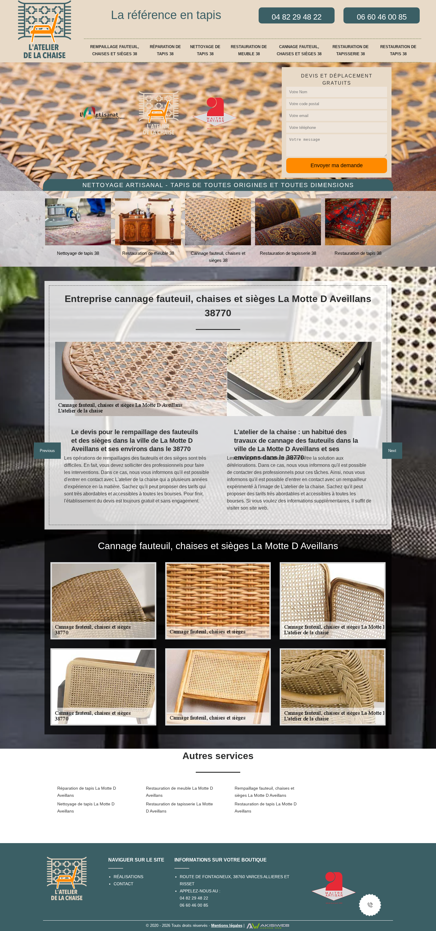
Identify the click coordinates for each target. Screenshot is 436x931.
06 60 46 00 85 (194, 905)
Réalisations (128, 876)
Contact (123, 883)
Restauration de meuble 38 (249, 50)
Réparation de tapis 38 (165, 50)
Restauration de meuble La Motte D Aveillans (179, 792)
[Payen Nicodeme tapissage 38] (44, 29)
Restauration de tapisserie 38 (350, 50)
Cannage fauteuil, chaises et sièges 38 (299, 50)
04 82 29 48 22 (194, 898)
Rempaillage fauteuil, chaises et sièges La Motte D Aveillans (264, 792)
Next (392, 450)
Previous (47, 450)
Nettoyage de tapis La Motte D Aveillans (85, 807)
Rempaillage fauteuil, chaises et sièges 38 (114, 50)
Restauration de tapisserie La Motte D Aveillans (179, 807)
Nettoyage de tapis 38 (205, 50)
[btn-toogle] (370, 905)
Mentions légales (226, 925)
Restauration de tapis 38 (398, 50)
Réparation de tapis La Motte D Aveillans (86, 792)
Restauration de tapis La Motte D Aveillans (266, 807)
